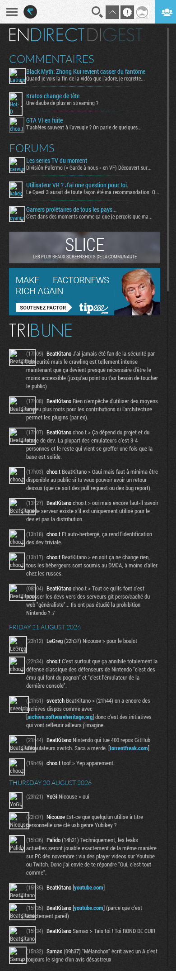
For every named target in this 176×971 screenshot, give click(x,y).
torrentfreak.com (129, 748)
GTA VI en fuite (44, 120)
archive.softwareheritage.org (60, 717)
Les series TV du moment (56, 160)
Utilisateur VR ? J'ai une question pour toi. (77, 185)
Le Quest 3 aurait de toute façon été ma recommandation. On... (93, 192)
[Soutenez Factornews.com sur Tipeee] (84, 313)
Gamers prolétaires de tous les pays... (71, 209)
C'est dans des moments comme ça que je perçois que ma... (89, 216)
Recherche (97, 12)
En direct (46, 35)
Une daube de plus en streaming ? (62, 103)
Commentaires (51, 59)
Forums (32, 148)
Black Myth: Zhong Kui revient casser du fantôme (85, 71)
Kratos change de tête (52, 96)
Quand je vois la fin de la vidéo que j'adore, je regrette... (85, 78)
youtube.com (88, 887)
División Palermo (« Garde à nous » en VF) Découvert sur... (89, 167)
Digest (115, 35)
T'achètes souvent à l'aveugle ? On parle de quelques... (84, 127)
